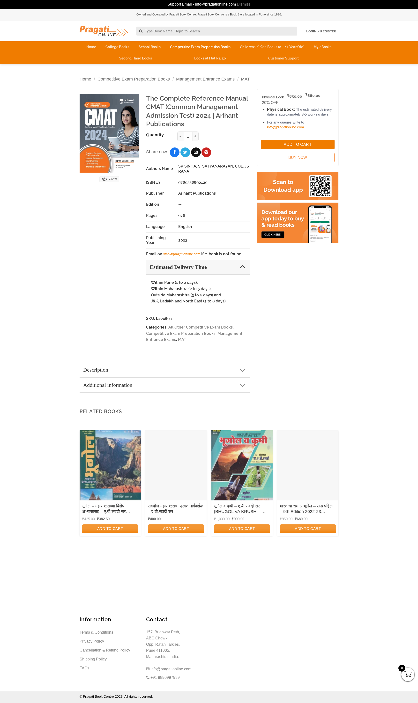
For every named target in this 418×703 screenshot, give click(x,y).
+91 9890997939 (164, 677)
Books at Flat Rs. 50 (210, 58)
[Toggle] (242, 266)
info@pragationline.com (181, 254)
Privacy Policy (92, 641)
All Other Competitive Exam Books (200, 327)
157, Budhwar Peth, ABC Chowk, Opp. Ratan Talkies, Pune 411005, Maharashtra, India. (163, 644)
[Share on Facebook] (174, 152)
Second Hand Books (135, 58)
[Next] (333, 495)
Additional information (107, 385)
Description (95, 370)
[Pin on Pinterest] (206, 152)
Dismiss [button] (244, 4)
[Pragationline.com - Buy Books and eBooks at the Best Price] (104, 31)
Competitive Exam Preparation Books (200, 47)
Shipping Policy (93, 659)
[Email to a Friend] (196, 152)
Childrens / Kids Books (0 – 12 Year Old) (272, 47)
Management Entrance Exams (205, 78)
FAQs (84, 668)
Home (91, 47)
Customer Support (283, 58)
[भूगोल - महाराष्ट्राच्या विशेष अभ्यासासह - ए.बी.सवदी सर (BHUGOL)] (110, 467)
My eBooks (323, 47)
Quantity (155, 134)
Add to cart (110, 529)
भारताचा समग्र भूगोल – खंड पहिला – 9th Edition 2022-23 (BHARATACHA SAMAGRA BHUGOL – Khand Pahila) (306, 509)
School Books (150, 47)
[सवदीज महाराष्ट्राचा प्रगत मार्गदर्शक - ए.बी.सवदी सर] (176, 467)
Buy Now (297, 157)
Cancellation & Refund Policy (105, 650)
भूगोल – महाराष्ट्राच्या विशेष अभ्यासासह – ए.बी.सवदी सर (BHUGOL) (104, 509)
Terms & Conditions (96, 632)
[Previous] (85, 495)
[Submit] (141, 31)
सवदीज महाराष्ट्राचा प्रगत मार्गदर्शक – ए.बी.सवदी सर (175, 509)
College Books (117, 47)
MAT (245, 78)
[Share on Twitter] (185, 152)
